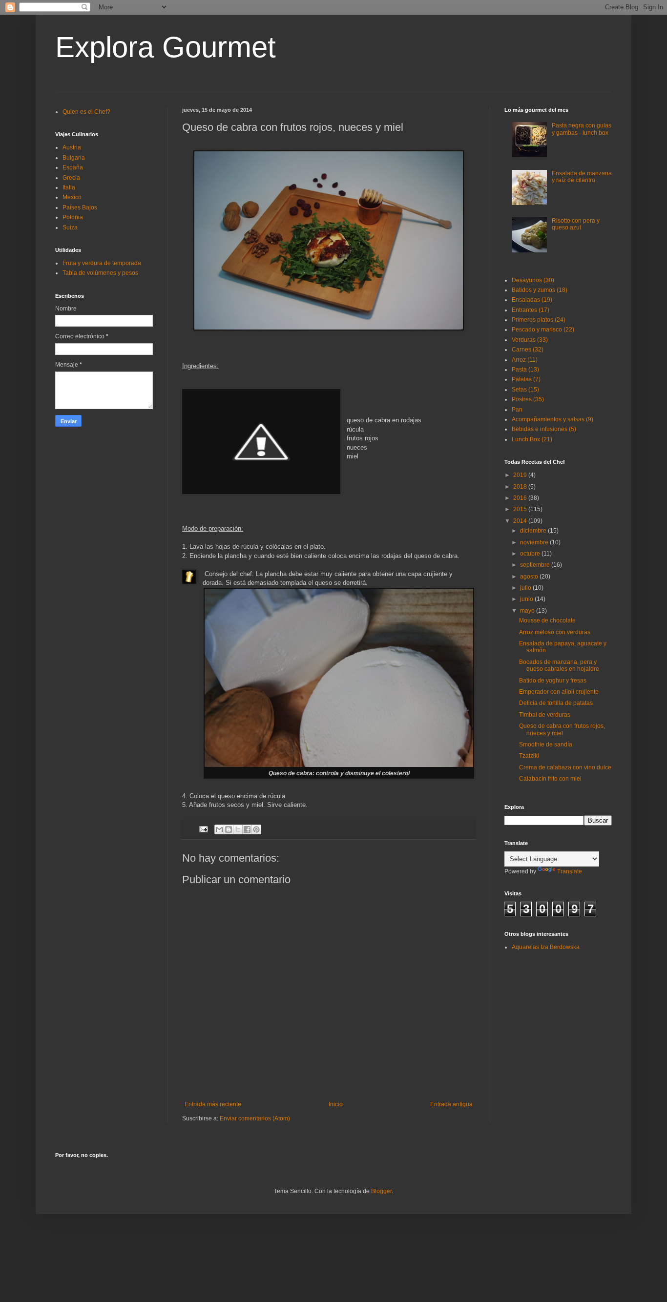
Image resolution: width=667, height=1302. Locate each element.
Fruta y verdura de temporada (102, 263)
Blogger (381, 1191)
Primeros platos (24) (538, 319)
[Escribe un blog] (228, 829)
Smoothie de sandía (545, 744)
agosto (530, 576)
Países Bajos (80, 207)
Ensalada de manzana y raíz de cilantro (582, 177)
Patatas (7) (526, 379)
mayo (528, 610)
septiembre (535, 564)
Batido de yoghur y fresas (552, 680)
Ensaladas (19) (532, 299)
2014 (520, 520)
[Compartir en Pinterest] (256, 829)
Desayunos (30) (533, 280)
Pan (517, 409)
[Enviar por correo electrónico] (219, 829)
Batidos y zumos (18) (539, 290)
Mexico (72, 197)
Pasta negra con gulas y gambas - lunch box (581, 129)
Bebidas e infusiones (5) (544, 429)
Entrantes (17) (530, 310)
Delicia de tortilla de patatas (556, 703)
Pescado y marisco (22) (543, 329)
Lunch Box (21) (532, 439)
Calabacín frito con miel (550, 778)
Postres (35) (528, 399)
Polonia (73, 217)
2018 (520, 486)
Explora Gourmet (165, 47)
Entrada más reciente (213, 1104)
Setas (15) (525, 389)
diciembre (534, 530)
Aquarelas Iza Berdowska (546, 947)
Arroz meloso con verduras (554, 632)
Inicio (336, 1104)
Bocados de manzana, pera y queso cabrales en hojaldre (559, 665)
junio (527, 599)
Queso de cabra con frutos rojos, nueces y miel (562, 729)
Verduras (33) (530, 339)
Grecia (71, 177)
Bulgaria (74, 157)
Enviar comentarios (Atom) (255, 1118)
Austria (72, 147)
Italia (69, 187)
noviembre (535, 542)
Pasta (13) (525, 369)
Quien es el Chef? (86, 111)
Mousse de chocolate (547, 620)
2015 (520, 509)
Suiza (70, 227)
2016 (520, 498)
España (73, 167)
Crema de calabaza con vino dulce (565, 767)
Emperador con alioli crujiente (559, 691)
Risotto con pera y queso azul (576, 224)
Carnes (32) (527, 349)
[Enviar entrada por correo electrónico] (203, 829)
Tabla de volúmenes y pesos (100, 272)
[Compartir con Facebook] (247, 829)
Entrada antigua (451, 1104)
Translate (569, 871)
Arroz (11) (525, 359)
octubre (531, 553)
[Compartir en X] (238, 829)
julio (526, 587)
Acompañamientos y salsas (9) (552, 419)
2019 (520, 475)
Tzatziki (529, 755)
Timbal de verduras (544, 714)
